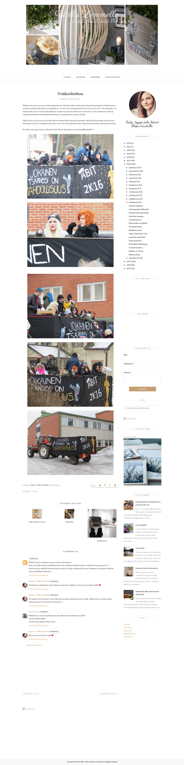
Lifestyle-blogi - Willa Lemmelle (85, 762)
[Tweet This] (100, 485)
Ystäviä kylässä (135, 220)
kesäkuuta (133, 188)
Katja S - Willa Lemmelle (39, 581)
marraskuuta (134, 171)
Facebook (128, 630)
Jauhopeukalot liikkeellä (139, 209)
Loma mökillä (141, 525)
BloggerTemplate (111, 762)
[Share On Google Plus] (110, 485)
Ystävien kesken (136, 247)
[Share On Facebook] (105, 485)
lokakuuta (133, 174)
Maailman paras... (136, 230)
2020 (129, 150)
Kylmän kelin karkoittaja (139, 213)
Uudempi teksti (32, 693)
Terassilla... (140, 548)
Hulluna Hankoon (136, 206)
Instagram (128, 627)
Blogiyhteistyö (130, 633)
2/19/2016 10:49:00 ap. (38, 575)
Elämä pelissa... (135, 254)
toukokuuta (134, 192)
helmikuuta (133, 202)
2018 (129, 157)
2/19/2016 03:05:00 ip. (38, 625)
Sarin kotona (34, 611)
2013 (129, 268)
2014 (129, 265)
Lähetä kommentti (33, 645)
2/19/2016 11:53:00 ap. (38, 589)
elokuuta (132, 181)
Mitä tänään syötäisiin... (138, 223)
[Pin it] (115, 485)
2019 (129, 153)
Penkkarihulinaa (135, 226)
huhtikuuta (133, 195)
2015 (129, 261)
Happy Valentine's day (138, 233)
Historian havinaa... (136, 216)
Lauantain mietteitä (137, 237)
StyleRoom (128, 636)
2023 (129, 143)
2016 (129, 164)
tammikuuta (134, 258)
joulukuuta (133, 167)
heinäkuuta (133, 185)
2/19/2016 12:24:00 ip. (38, 606)
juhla (35, 491)
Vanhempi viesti (108, 693)
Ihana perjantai (135, 240)
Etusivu (127, 624)
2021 (129, 147)
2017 (129, 160)
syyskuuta (133, 178)
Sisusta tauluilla (130, 437)
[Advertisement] (70, 671)
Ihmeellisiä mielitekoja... (138, 244)
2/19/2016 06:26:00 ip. (38, 639)
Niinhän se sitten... (136, 251)
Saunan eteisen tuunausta (147, 568)
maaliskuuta (134, 199)
